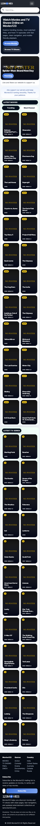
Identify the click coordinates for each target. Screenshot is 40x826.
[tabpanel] (20, 268)
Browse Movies (11, 43)
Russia (29, 771)
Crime (17, 771)
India (29, 761)
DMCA (4, 768)
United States (32, 763)
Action (17, 761)
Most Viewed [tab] (29, 108)
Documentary (20, 768)
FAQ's (4, 766)
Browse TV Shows (12, 49)
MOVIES (5, 761)
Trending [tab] (10, 108)
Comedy (18, 763)
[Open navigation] (32, 3)
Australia (30, 766)
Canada (30, 768)
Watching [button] (8, 76)
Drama (17, 766)
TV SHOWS (6, 763)
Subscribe (22, 791)
